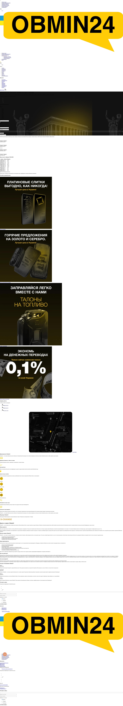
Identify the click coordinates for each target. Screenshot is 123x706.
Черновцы (3, 84)
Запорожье (3, 79)
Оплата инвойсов (5, 6)
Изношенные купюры (5, 5)
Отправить (1, 133)
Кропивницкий (4, 80)
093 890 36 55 (2, 687)
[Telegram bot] (0, 62)
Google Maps (74, 452)
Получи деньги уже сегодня (4, 399)
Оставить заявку (2, 666)
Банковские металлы (5, 3)
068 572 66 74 (4, 608)
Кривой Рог (4, 69)
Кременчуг (4, 70)
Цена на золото (2, 282)
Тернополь (3, 86)
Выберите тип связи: (3, 597)
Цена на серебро (8, 282)
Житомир (3, 83)
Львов (3, 73)
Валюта (1, 106)
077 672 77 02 (6, 410)
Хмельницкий (4, 85)
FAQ (2, 60)
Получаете (1, 126)
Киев (3, 72)
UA (2, 10)
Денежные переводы (5, 4)
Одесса (3, 71)
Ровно (3, 87)
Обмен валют (4, 53)
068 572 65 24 (6, 405)
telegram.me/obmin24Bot (6, 611)
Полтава (3, 81)
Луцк (3, 74)
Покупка (1, 145)
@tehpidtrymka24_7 (3, 688)
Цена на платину (3, 229)
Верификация (4, 7)
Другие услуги (4, 55)
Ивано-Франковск (5, 75)
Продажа (5, 145)
